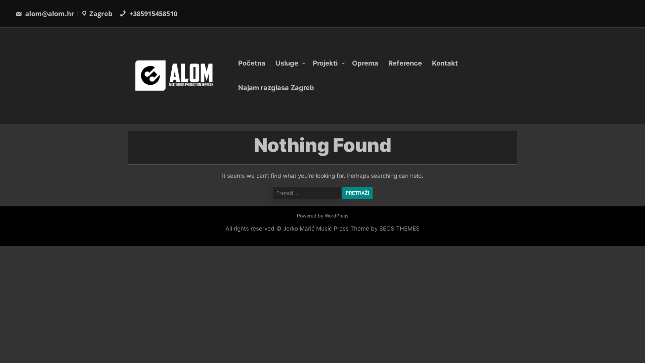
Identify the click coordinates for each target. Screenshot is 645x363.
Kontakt (445, 63)
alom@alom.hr (49, 13)
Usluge (286, 63)
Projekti (325, 63)
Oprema (365, 63)
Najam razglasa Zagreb (276, 88)
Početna (251, 63)
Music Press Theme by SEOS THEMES (368, 228)
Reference (405, 63)
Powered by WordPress (322, 215)
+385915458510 (152, 13)
